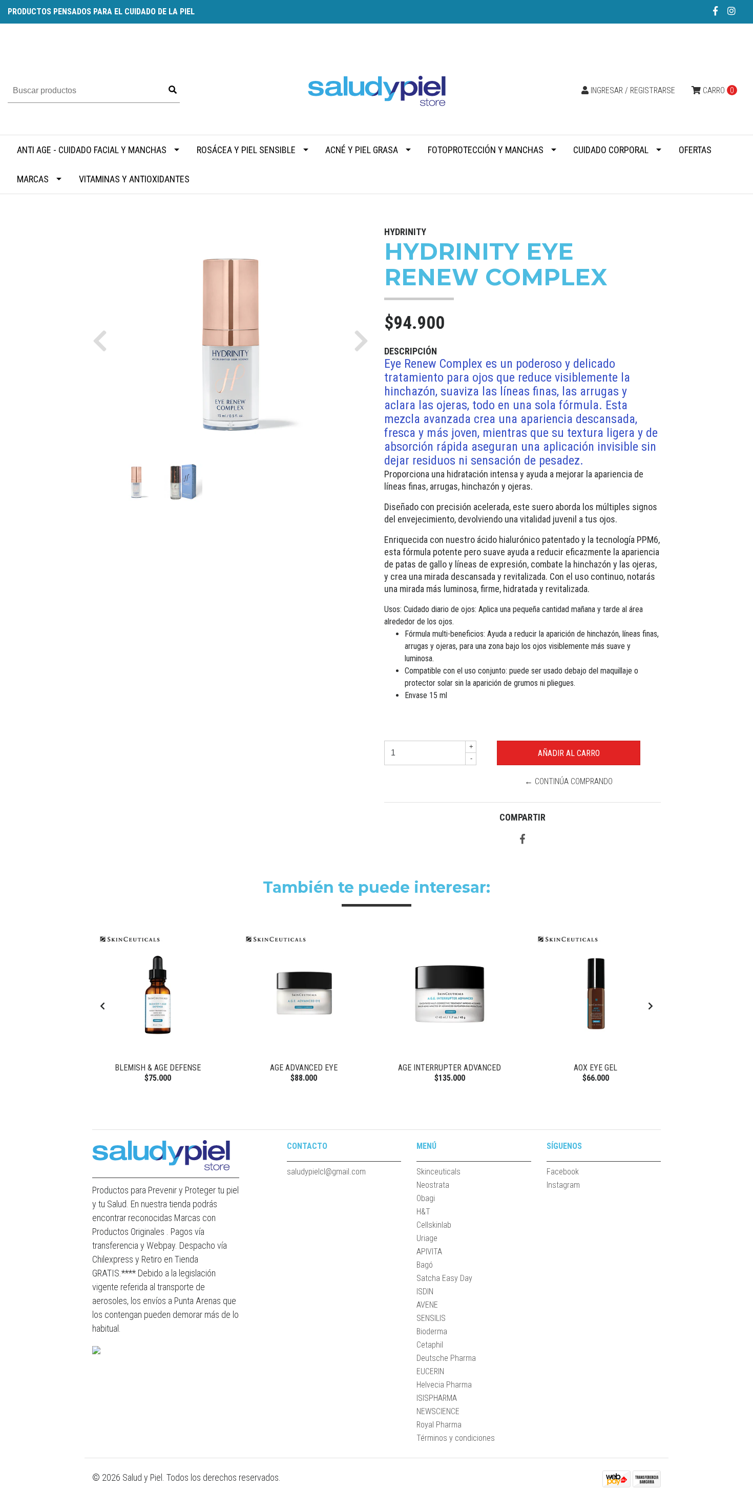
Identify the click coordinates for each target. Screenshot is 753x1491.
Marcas (33, 179)
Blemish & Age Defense (158, 1068)
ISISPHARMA (436, 1398)
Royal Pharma (439, 1425)
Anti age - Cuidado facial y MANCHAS (91, 149)
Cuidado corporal (611, 149)
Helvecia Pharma (444, 1385)
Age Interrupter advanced (449, 1068)
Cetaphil (429, 1345)
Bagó (424, 1265)
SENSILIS (431, 1318)
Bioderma (431, 1331)
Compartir (522, 817)
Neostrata (432, 1185)
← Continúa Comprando (569, 781)
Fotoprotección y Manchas (485, 149)
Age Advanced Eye (304, 1068)
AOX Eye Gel (595, 1068)
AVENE (427, 1305)
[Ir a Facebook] (715, 11)
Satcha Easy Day (444, 1278)
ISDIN (424, 1291)
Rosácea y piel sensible (246, 149)
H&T (423, 1211)
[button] (103, 340)
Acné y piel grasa (361, 149)
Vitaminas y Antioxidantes (134, 179)
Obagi (425, 1198)
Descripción (410, 351)
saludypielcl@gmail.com (326, 1172)
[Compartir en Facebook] (522, 840)
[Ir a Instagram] (732, 11)
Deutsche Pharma (446, 1358)
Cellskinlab (433, 1225)
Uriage (426, 1238)
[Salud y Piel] (377, 90)
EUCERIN (430, 1371)
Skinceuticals (438, 1172)
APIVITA (429, 1251)
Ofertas (695, 149)
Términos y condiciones (455, 1438)
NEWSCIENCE (437, 1411)
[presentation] (102, 1006)
